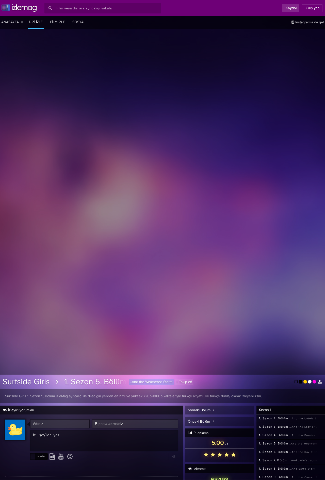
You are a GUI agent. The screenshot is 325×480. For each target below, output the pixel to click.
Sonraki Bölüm (200, 410)
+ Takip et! (184, 382)
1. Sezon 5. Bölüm (95, 382)
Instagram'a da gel (309, 22)
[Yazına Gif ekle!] (52, 457)
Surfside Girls (26, 382)
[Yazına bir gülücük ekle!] (70, 457)
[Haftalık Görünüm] (22, 22)
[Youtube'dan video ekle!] (61, 457)
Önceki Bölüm (199, 421)
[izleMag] (19, 8)
